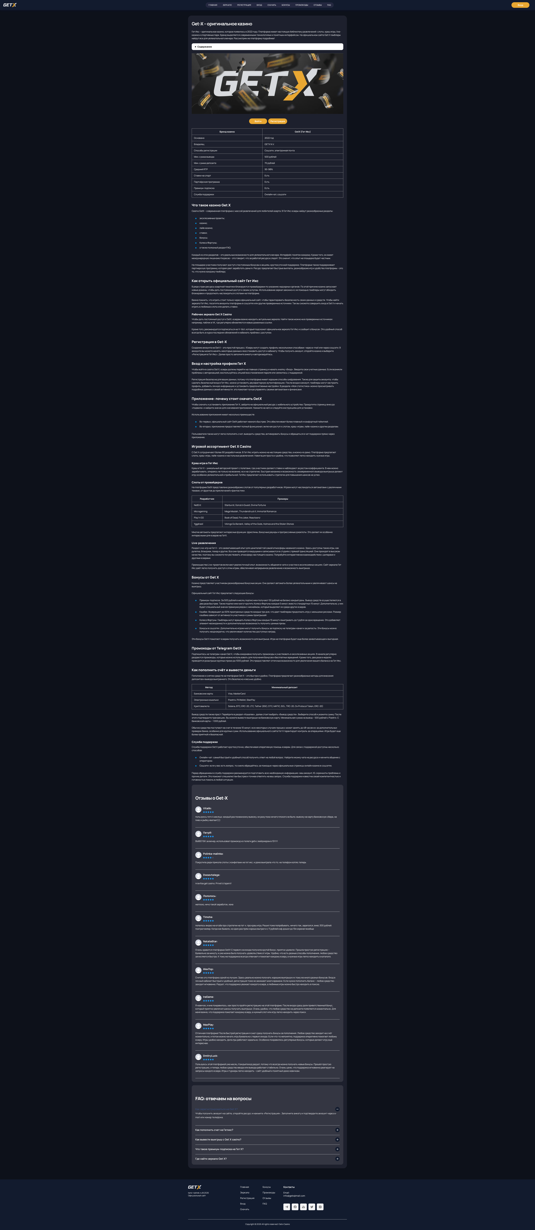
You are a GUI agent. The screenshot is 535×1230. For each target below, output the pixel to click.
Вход (259, 5)
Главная (212, 5)
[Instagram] (320, 1207)
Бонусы (286, 5)
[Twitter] (311, 1207)
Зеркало (227, 5)
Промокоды (301, 5)
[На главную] (212, 1187)
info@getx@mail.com (294, 1195)
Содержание (204, 46)
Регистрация (244, 5)
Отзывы (318, 5)
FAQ (329, 5)
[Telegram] (286, 1207)
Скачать (272, 5)
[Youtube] (303, 1207)
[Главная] (10, 5)
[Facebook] (295, 1207)
